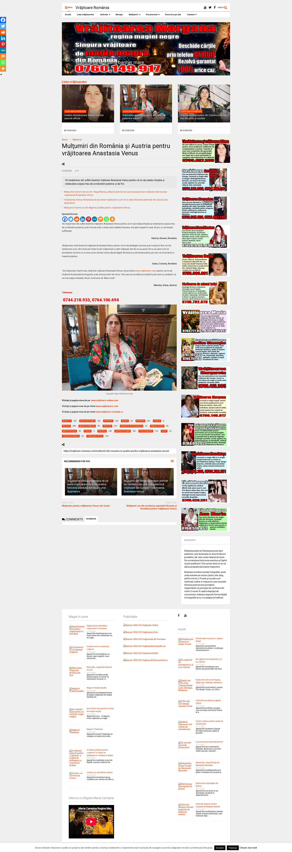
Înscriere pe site (173, 14)
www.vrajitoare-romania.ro (109, 412)
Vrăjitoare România (92, 7)
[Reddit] (76, 219)
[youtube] (205, 7)
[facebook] (215, 7)
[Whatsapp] (106, 219)
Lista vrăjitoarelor (85, 14)
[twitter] (210, 7)
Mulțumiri (133, 14)
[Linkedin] (82, 219)
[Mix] (100, 219)
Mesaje (119, 14)
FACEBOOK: (91, 519)
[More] (112, 219)
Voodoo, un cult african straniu (100, 772)
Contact (191, 14)
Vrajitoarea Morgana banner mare (109, 62)
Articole (104, 14)
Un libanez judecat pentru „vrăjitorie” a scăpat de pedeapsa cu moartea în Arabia (100, 752)
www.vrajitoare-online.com (104, 400)
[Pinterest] (88, 219)
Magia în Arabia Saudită (96, 688)
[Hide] (1, 74)
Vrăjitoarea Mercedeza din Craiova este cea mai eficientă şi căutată (203, 117)
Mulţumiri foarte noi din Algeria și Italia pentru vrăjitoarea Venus (97, 207)
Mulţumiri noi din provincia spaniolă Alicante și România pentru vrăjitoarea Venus (152, 507)
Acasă (68, 14)
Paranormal (152, 14)
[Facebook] (65, 219)
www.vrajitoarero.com (145, 271)
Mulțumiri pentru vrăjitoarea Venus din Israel (86, 505)
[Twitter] (70, 219)
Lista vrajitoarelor (75, 111)
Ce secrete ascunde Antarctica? (209, 742)
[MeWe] (94, 219)
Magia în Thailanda (95, 729)
